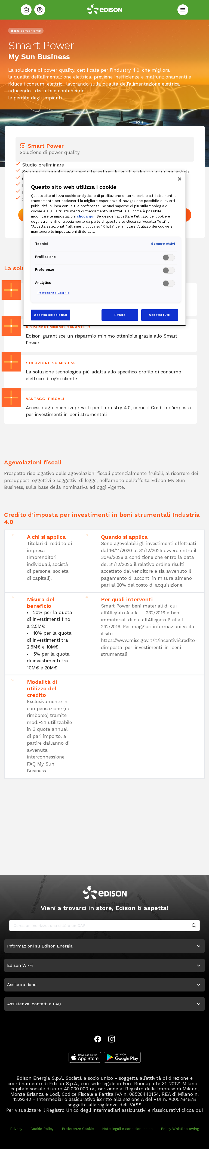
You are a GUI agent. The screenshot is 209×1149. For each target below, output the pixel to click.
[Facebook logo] (98, 1039)
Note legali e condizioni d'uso (127, 1129)
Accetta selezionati (50, 315)
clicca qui (192, 1110)
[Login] (39, 9)
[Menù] (182, 9)
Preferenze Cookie (78, 1129)
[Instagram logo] (111, 1039)
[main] (104, 574)
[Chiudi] (180, 179)
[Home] (26, 9)
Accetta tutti (159, 315)
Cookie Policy (42, 1129)
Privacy (16, 1129)
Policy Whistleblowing (180, 1129)
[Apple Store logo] (85, 1057)
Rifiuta (119, 315)
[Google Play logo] (122, 1057)
